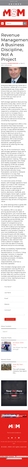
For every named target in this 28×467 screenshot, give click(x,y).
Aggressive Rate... (19, 343)
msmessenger (13, 63)
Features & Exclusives (15, 458)
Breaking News (21, 456)
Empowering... (18, 364)
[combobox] (16, 23)
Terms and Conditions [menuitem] (14, 432)
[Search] (25, 23)
